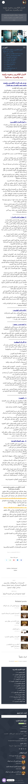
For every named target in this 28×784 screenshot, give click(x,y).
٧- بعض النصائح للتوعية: (11, 68)
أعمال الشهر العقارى (20, 674)
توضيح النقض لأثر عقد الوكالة (11, 605)
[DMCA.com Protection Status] (22, 723)
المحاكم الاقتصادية (20, 683)
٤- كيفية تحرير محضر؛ (11, 62)
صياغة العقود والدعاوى (19, 692)
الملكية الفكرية (21, 688)
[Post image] (24, 757)
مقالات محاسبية (21, 699)
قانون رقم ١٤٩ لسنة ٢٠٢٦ (15, 755)
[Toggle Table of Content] (23, 47)
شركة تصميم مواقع (19, 780)
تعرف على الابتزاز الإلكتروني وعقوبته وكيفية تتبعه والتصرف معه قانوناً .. (14, 54)
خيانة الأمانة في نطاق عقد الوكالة (12, 622)
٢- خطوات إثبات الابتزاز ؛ (11, 59)
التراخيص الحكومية (20, 679)
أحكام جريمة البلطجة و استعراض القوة (13, 645)
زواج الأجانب (22, 690)
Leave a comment (11, 552)
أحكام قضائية (22, 672)
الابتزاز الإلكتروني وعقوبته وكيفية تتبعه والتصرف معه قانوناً (12, 50)
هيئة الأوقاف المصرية (20, 701)
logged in (17, 661)
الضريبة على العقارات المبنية (18, 681)
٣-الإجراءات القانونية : (11, 60)
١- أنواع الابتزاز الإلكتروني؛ (12, 57)
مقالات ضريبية (21, 694)
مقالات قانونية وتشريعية (19, 697)
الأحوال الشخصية (21, 677)
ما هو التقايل (16, 629)
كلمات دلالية (8, 70)
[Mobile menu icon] (3, 2)
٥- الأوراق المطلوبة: (10, 64)
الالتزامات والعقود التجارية (12, 636)
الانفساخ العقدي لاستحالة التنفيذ (10, 613)
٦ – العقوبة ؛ (9, 66)
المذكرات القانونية (20, 685)
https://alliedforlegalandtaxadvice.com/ (15, 507)
